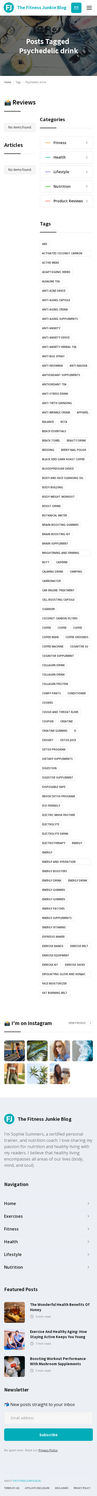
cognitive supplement (58, 656)
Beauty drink (76, 440)
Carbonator (51, 581)
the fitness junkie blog (26, 1480)
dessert (48, 740)
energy (77, 843)
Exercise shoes (75, 965)
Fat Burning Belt (54, 993)
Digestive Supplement (57, 777)
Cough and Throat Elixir (60, 712)
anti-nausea (78, 365)
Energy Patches (53, 908)
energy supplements (57, 918)
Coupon (48, 721)
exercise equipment (55, 955)
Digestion (49, 768)
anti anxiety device (56, 337)
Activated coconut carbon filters (62, 253)
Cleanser (48, 609)
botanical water (54, 515)
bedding (48, 450)
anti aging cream (55, 309)
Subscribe (76, 7)
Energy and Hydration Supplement (59, 862)
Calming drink (52, 571)
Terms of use (11, 1488)
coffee (46, 628)
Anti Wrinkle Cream (56, 412)
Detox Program (53, 749)
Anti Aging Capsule (56, 300)
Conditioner (77, 693)
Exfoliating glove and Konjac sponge (63, 974)
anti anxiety (51, 328)
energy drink (51, 880)
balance (48, 422)
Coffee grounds (76, 637)
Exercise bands (52, 946)
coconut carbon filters (60, 618)
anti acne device (53, 291)
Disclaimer (61, 1488)
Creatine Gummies (55, 731)
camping (76, 571)
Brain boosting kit (56, 534)
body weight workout (58, 496)
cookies (47, 702)
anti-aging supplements (60, 319)
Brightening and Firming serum (60, 553)
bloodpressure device (58, 468)
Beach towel (51, 440)
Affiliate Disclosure (37, 1488)
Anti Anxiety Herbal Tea (59, 347)
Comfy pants (51, 693)
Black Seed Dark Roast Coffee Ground (63, 459)
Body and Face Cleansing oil (62, 478)
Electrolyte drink (55, 834)
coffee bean (50, 637)
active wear (50, 262)
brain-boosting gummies (60, 525)
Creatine (66, 721)
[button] (89, 8)
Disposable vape (53, 787)
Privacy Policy (48, 1450)
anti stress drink (55, 394)
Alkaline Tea (51, 281)
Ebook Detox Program (58, 796)
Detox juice (68, 740)
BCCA (64, 422)
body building (52, 487)
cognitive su (79, 646)
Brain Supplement (55, 543)
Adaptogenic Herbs (56, 272)
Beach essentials (54, 431)
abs (44, 244)
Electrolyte (50, 824)
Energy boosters (54, 871)
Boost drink (51, 506)
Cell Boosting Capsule (58, 599)
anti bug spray (53, 356)
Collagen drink (53, 665)
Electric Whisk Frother (58, 815)
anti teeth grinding (57, 403)
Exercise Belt (79, 946)
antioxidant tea (54, 384)
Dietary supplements (57, 759)
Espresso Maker (53, 936)
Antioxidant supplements (61, 375)
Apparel (82, 412)
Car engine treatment (58, 590)
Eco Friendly (51, 805)
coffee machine (52, 646)
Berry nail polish (73, 450)
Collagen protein (55, 684)
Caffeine (62, 562)
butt (45, 562)
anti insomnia (52, 365)
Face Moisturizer (54, 983)
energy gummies (53, 890)
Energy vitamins (54, 927)
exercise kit (50, 965)
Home (7, 82)
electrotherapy (53, 843)
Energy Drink (77, 880)
